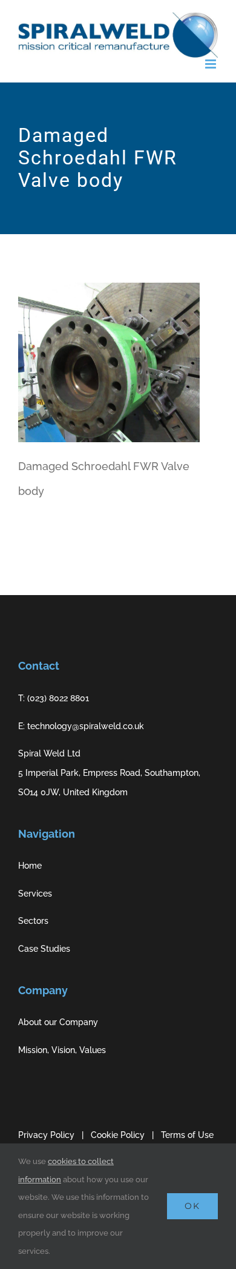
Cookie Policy (118, 1135)
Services (35, 893)
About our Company (58, 1022)
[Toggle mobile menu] (211, 64)
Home (30, 865)
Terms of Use (187, 1135)
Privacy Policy (46, 1135)
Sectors (33, 921)
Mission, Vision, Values (62, 1050)
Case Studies (44, 949)
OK (192, 1205)
